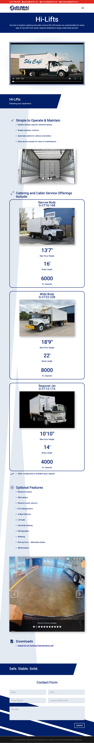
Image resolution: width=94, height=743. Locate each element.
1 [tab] (43, 178)
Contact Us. (77, 740)
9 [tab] (55, 627)
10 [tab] (57, 627)
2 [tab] (46, 178)
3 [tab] (48, 178)
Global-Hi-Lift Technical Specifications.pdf (36, 646)
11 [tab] (60, 627)
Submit (79, 725)
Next (71, 166)
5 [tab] (44, 627)
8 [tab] (52, 627)
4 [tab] (51, 178)
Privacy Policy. (67, 740)
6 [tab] (47, 627)
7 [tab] (50, 627)
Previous (22, 166)
